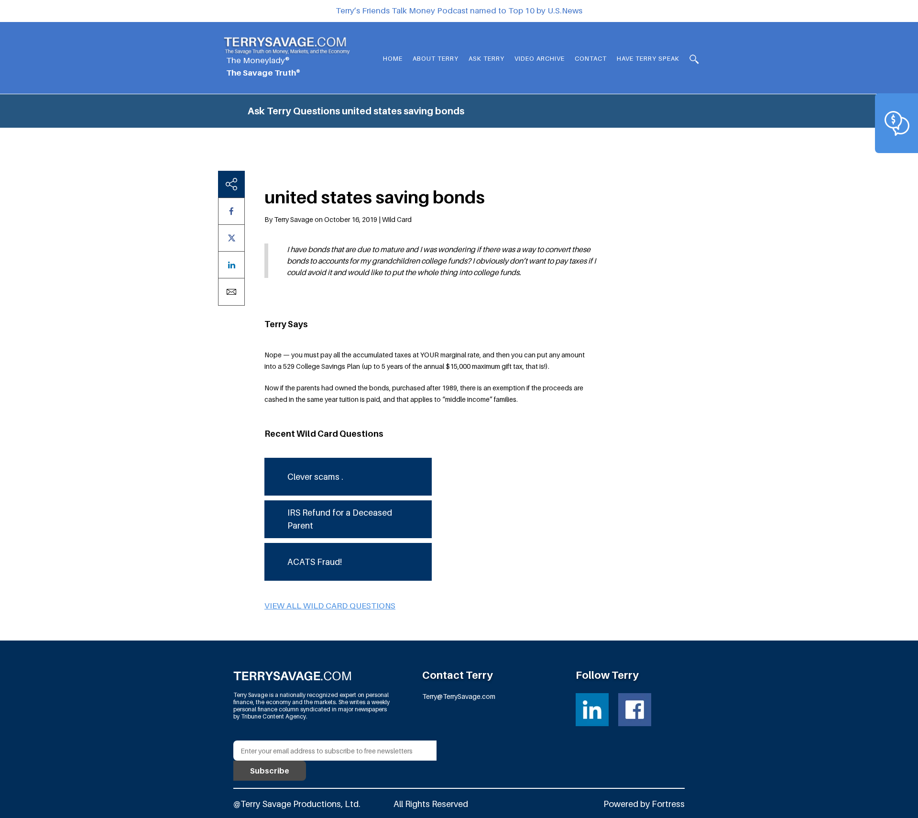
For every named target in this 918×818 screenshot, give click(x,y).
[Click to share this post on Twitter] (231, 238)
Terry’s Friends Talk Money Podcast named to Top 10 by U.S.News (459, 10)
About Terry (436, 58)
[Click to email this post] (231, 291)
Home (393, 58)
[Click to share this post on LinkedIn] (231, 265)
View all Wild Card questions (329, 605)
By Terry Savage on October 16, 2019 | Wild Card (338, 219)
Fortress (668, 804)
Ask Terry (486, 58)
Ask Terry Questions (294, 111)
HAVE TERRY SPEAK (648, 58)
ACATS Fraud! (314, 562)
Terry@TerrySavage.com (458, 696)
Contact (591, 58)
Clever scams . (315, 477)
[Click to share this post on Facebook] (231, 211)
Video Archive (539, 58)
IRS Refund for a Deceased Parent (339, 519)
